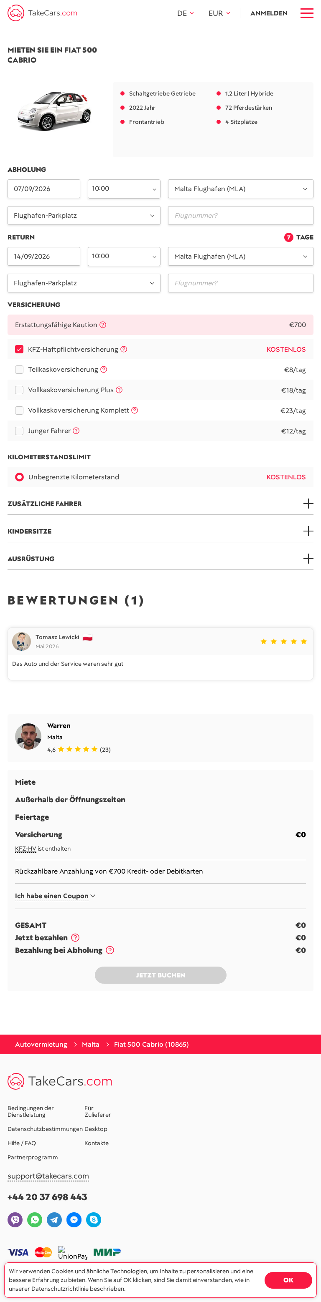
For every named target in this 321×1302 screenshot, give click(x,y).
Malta (55, 737)
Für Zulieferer (97, 1111)
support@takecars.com (48, 1176)
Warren (59, 725)
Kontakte (96, 1143)
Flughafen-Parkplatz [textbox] (45, 215)
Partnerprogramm (33, 1157)
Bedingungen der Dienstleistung (31, 1111)
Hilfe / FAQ (22, 1143)
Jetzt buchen (160, 975)
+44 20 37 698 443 (47, 1197)
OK (288, 1280)
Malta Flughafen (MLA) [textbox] (209, 188)
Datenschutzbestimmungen (45, 1129)
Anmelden (269, 13)
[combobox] (119, 188)
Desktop (95, 1129)
